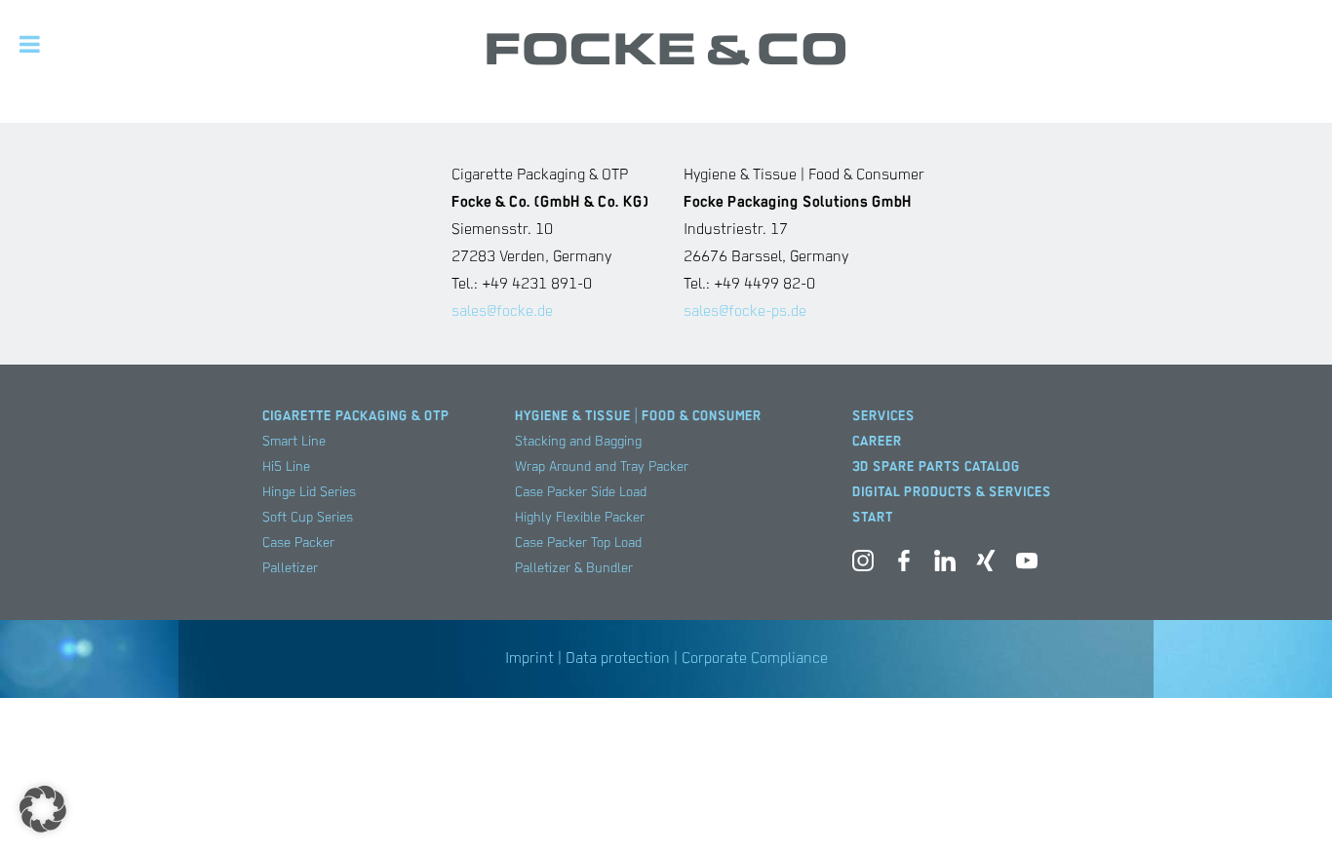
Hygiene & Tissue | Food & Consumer (638, 416)
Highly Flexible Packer (580, 517)
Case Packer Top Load (578, 543)
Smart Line (294, 441)
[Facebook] (904, 565)
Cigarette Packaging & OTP (356, 416)
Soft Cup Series (307, 517)
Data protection (618, 659)
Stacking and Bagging (578, 441)
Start (872, 517)
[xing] (986, 565)
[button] (43, 809)
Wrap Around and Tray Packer (601, 467)
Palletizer (290, 568)
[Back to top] (1288, 808)
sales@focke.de (502, 312)
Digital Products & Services (951, 492)
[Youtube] (1027, 565)
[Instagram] (863, 565)
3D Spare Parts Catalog (936, 467)
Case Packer (298, 543)
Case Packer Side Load (580, 492)
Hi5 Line (286, 467)
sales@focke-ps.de (745, 312)
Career (877, 441)
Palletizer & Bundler (574, 568)
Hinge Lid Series (309, 492)
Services (883, 416)
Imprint (529, 659)
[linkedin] (945, 565)
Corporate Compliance (755, 659)
